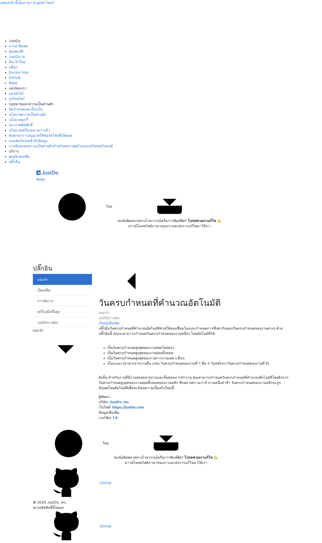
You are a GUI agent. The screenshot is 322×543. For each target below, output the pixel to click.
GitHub (15, 77)
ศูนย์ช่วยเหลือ (19, 156)
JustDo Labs (109, 318)
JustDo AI (17, 56)
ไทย (108, 206)
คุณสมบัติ (16, 51)
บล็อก (13, 67)
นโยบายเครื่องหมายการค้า (29, 130)
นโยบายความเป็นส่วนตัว (27, 114)
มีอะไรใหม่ (17, 62)
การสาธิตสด (18, 46)
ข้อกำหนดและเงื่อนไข (25, 109)
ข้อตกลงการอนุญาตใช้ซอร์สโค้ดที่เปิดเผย (40, 135)
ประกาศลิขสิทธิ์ (21, 125)
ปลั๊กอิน (14, 162)
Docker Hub (19, 72)
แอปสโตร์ (16, 93)
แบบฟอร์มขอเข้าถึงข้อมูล (28, 140)
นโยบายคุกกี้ (18, 119)
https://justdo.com (128, 407)
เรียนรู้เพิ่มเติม (109, 323)
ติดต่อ (13, 83)
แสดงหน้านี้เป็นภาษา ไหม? (27, 2)
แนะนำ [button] (38, 330)
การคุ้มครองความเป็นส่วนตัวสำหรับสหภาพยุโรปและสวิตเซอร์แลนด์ (61, 146)
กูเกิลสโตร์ (17, 98)
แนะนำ (104, 312)
